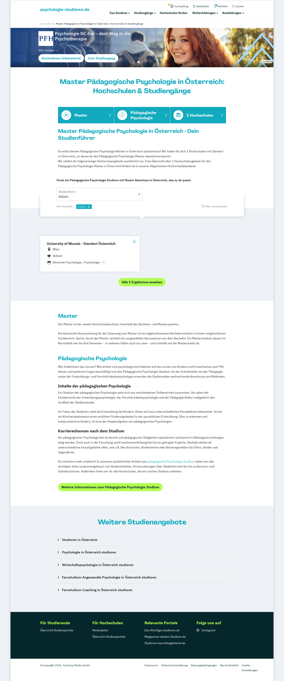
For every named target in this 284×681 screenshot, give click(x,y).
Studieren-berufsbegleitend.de (164, 643)
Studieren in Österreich (79, 539)
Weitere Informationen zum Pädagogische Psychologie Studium (110, 487)
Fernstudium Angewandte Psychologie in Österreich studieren (109, 577)
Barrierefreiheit (229, 665)
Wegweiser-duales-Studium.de (165, 637)
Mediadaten (100, 630)
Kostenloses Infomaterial (61, 58)
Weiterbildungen (204, 13)
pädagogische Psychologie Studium (170, 461)
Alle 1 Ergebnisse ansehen (142, 282)
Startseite (45, 23)
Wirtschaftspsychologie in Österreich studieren (97, 565)
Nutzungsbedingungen (204, 665)
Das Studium (118, 13)
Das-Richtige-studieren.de (162, 630)
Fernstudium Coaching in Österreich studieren (97, 590)
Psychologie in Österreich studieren (89, 552)
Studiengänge (143, 13)
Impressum (151, 665)
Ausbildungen (231, 13)
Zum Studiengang (101, 58)
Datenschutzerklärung (174, 665)
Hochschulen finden (173, 13)
